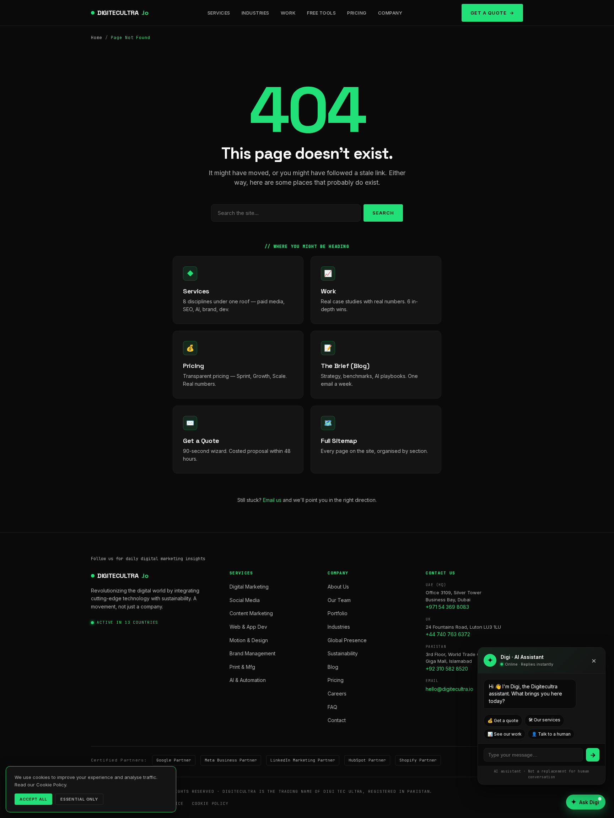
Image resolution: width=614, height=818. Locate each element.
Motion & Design (249, 640)
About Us (338, 587)
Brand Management (252, 653)
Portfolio (338, 613)
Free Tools (321, 13)
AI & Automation (248, 680)
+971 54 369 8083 (447, 607)
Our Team (339, 600)
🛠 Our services (544, 719)
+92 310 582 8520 (447, 669)
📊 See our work (505, 734)
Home (96, 37)
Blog (333, 667)
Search (383, 213)
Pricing (357, 13)
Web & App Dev (248, 627)
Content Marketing (251, 613)
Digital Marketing (249, 587)
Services (219, 13)
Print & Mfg (242, 667)
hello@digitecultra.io (449, 689)
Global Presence (347, 640)
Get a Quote (488, 13)
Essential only (79, 799)
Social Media (245, 600)
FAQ (332, 707)
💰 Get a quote (503, 720)
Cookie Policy (210, 803)
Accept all (33, 799)
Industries (255, 13)
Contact (337, 720)
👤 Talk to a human (551, 734)
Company (390, 13)
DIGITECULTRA (123, 13)
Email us (272, 500)
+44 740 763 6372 (448, 634)
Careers (337, 693)
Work (288, 13)
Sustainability (343, 653)
